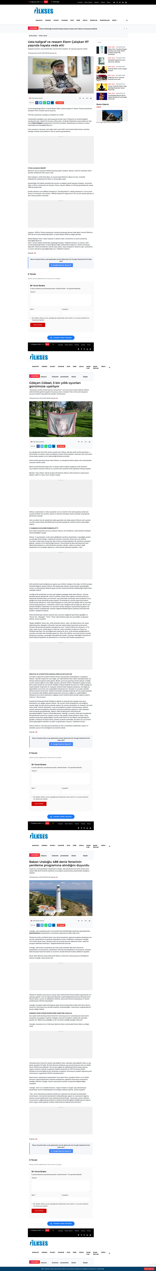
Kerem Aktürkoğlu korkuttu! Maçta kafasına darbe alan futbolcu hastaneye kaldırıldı (45, 376)
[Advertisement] (95, 11)
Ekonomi (65, 20)
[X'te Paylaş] (40, 102)
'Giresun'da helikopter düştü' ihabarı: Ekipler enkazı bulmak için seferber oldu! (87, 376)
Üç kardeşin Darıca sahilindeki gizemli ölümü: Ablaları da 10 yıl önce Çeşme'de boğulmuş (76, 376)
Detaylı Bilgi (100, 1269)
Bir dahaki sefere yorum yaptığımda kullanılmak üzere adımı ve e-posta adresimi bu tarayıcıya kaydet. (60, 319)
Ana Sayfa (33, 35)
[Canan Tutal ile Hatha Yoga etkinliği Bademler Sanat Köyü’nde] (102, 87)
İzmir (78, 20)
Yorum (33, 292)
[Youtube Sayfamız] (126, 2)
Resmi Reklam (105, 20)
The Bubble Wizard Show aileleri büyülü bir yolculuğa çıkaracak (117, 97)
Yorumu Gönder (37, 325)
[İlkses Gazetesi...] (44, 10)
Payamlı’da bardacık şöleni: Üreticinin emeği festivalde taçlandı (61, 29)
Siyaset (56, 20)
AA (56, 53)
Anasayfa (80, 2)
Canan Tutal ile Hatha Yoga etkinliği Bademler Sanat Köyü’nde (117, 87)
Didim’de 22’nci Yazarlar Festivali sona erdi (116, 78)
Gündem (48, 20)
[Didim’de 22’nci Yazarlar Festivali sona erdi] (102, 78)
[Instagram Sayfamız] (120, 2)
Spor (72, 20)
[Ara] (124, 42)
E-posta (65, 309)
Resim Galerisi (88, 2)
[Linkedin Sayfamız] (123, 2)
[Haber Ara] (126, 20)
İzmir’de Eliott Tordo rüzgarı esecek (117, 69)
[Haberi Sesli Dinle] (80, 98)
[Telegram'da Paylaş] (48, 102)
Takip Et (60, 102)
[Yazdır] (90, 98)
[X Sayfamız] (114, 2)
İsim (32, 309)
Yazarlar (103, 2)
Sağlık (85, 20)
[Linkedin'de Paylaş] (52, 102)
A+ (87, 98)
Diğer (114, 20)
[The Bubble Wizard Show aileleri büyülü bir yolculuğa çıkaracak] (102, 96)
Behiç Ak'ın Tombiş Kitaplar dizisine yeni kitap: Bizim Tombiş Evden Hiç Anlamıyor (117, 51)
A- (83, 98)
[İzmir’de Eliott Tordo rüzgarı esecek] (102, 69)
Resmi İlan (93, 20)
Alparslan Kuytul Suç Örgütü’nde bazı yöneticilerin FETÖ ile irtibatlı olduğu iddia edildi (64, 376)
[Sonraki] (126, 28)
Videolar (96, 2)
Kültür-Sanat (43, 35)
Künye (108, 2)
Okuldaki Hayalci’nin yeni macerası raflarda (116, 61)
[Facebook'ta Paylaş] (36, 102)
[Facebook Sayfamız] (81, 349)
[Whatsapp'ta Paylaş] (44, 102)
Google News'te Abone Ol (62, 265)
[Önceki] (124, 28)
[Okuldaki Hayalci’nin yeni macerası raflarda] (102, 61)
